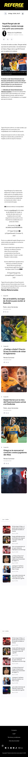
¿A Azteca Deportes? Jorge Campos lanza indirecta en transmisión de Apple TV (18, 558)
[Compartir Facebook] (3, 39)
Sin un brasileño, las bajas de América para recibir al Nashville (14, 301)
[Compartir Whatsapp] (11, 39)
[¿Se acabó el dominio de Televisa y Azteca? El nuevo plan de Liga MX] (6, 578)
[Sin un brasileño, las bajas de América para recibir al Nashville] (14, 329)
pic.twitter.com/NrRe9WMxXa (14, 227)
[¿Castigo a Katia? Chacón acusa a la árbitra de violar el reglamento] (14, 379)
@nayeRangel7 (13, 210)
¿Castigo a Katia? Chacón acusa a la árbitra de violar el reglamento (14, 351)
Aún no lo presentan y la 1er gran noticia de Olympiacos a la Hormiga (18, 548)
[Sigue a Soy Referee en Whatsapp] (14, 746)
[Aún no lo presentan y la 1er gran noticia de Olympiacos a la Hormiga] (6, 550)
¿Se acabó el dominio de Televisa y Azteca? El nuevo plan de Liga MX (18, 577)
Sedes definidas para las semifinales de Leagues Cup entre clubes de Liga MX (18, 539)
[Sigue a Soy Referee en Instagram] (11, 748)
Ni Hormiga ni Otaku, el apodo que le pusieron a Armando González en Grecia (18, 529)
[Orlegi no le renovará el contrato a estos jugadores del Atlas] (14, 480)
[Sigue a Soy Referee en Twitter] (8, 748)
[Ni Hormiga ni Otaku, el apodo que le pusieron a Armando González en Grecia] (6, 530)
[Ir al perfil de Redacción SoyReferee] (4, 33)
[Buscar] (5, 13)
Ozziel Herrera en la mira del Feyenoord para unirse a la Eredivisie (14, 402)
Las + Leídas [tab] (5, 519)
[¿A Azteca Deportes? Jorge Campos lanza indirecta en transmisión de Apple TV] (6, 559)
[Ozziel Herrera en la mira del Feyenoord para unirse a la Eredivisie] (14, 430)
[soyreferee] (14, 5)
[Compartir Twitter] (7, 39)
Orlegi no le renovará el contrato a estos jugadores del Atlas (15, 452)
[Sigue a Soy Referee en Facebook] (5, 748)
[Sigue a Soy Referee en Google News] (20, 748)
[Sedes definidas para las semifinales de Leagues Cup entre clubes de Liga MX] (6, 540)
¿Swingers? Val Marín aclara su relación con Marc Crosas (17, 567)
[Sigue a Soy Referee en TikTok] (16, 748)
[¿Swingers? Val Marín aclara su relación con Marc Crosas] (6, 569)
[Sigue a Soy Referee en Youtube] (13, 748)
